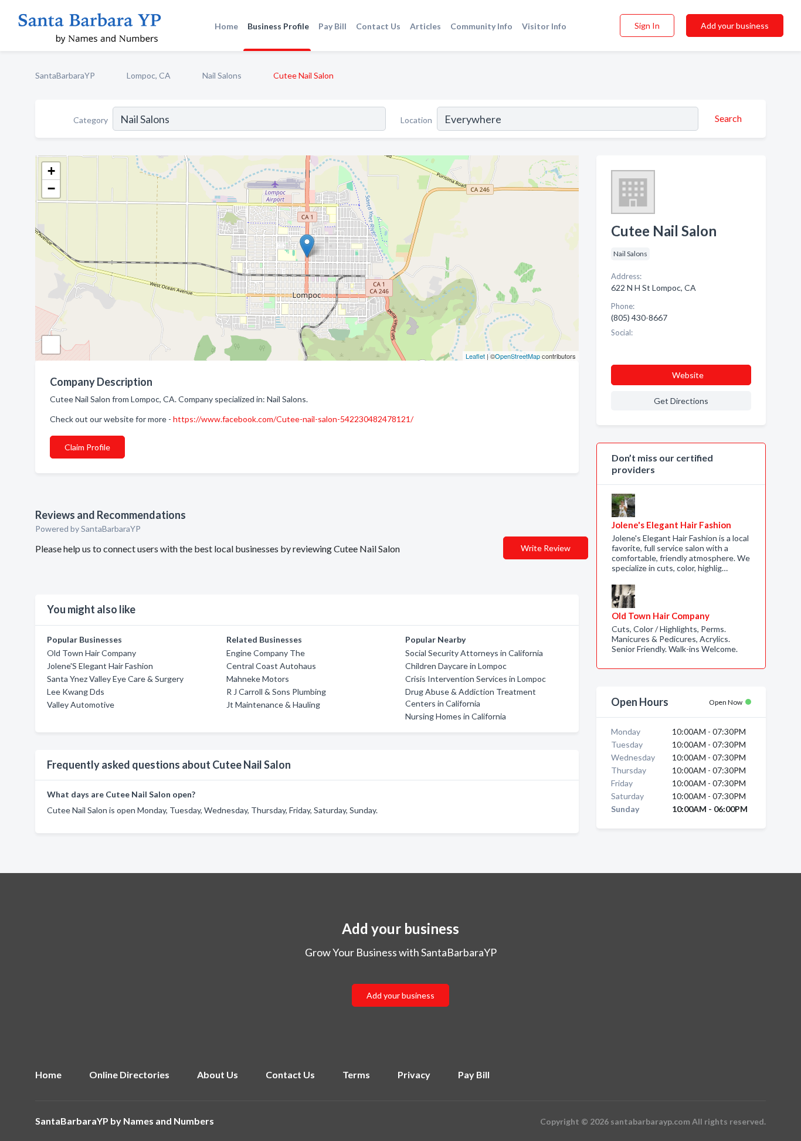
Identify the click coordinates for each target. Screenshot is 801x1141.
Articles (425, 26)
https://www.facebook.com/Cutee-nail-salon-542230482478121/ (293, 419)
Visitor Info (544, 26)
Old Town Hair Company (91, 653)
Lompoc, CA (149, 75)
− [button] (51, 188)
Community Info (481, 26)
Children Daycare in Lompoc (456, 666)
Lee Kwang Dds (75, 692)
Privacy (414, 1074)
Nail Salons (222, 75)
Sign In (647, 25)
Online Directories (129, 1074)
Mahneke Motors (257, 679)
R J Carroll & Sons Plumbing (276, 692)
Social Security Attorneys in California (474, 653)
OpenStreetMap (517, 356)
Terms (356, 1074)
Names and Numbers (168, 1120)
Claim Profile (87, 447)
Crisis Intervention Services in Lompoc (475, 679)
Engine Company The (265, 653)
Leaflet (475, 356)
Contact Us (378, 26)
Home (226, 26)
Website (688, 375)
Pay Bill (332, 26)
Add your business (735, 25)
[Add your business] (400, 981)
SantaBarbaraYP (65, 75)
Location (416, 120)
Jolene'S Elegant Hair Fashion (100, 666)
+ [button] (51, 171)
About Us (217, 1074)
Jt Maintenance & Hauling (273, 704)
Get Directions (681, 401)
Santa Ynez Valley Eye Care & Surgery (115, 679)
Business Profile (278, 26)
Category (90, 120)
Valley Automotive (80, 704)
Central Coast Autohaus (271, 666)
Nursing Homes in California (455, 716)
